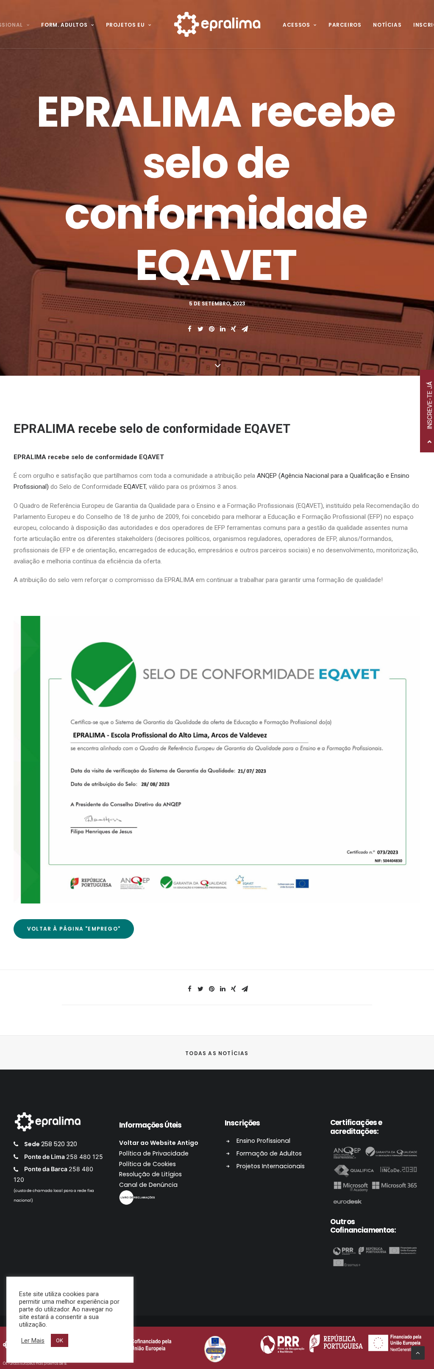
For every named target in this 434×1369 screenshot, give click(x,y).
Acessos (296, 24)
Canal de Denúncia (148, 1185)
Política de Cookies (147, 1164)
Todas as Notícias (216, 1053)
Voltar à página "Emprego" (73, 928)
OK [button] (59, 1340)
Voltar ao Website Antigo (158, 1143)
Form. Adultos (64, 24)
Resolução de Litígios (150, 1174)
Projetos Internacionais (270, 1166)
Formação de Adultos (269, 1153)
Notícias (387, 24)
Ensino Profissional (263, 1140)
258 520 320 (59, 1144)
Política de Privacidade (154, 1153)
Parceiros (344, 24)
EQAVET (135, 487)
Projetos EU (125, 24)
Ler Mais (33, 1340)
